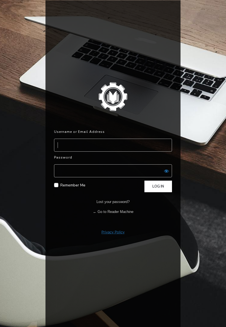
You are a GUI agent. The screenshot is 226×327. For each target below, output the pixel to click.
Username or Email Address (79, 132)
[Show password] (166, 170)
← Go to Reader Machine (113, 212)
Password (63, 157)
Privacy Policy (113, 232)
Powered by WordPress (113, 96)
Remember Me (72, 185)
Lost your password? (113, 202)
